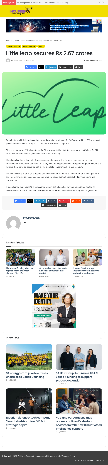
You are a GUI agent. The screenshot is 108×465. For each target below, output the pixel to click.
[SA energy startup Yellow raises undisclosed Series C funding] (29, 357)
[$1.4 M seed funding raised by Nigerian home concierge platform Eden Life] (20, 257)
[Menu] (3, 12)
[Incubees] (20, 11)
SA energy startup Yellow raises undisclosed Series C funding (42, 3)
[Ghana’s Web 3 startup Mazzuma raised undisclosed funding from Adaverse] (87, 257)
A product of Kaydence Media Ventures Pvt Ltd (55, 456)
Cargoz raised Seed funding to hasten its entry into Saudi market (53, 271)
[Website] (24, 222)
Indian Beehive (27, 40)
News (16, 40)
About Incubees (87, 460)
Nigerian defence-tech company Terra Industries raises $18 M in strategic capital (28, 421)
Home (10, 40)
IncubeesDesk (16, 61)
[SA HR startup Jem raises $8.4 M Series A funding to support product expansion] (79, 357)
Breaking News (14, 46)
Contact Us (100, 460)
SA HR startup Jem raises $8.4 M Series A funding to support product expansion (77, 376)
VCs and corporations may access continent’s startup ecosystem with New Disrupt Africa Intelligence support (79, 423)
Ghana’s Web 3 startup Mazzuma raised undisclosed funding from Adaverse (86, 271)
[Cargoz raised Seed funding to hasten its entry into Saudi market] (54, 257)
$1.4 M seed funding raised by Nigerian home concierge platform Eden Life (19, 271)
